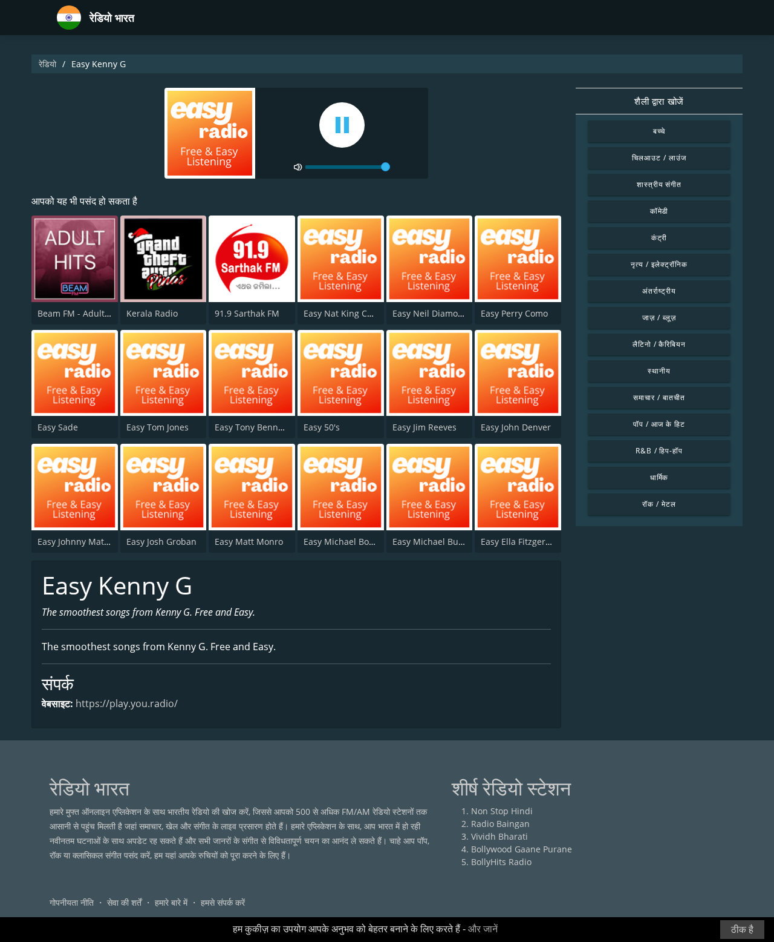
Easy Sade (57, 427)
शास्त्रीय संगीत (659, 184)
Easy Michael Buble (431, 541)
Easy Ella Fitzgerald (519, 541)
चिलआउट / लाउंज (659, 158)
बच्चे (659, 131)
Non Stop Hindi (502, 811)
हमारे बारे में (171, 902)
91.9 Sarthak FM (247, 313)
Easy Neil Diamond (430, 313)
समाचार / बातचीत (659, 397)
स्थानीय (659, 371)
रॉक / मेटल (659, 504)
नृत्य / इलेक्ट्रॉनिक (659, 264)
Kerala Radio (152, 313)
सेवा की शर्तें (124, 902)
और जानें (483, 929)
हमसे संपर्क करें (223, 902)
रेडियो (47, 64)
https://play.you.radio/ (127, 703)
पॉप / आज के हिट (659, 424)
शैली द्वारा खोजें (659, 101)
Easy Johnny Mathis (76, 541)
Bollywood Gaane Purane (521, 849)
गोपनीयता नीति (72, 902)
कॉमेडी (659, 211)
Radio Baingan (500, 823)
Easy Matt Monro (249, 541)
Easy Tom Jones (157, 427)
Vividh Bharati (499, 836)
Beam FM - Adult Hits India (91, 313)
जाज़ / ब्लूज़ (659, 317)
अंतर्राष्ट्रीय (659, 291)
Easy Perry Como (514, 313)
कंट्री (659, 237)
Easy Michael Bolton (344, 541)
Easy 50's (322, 427)
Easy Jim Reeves (424, 427)
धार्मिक (659, 477)
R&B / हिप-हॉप (659, 451)
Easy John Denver (516, 427)
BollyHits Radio (501, 862)
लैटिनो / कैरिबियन (659, 344)
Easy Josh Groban (161, 541)
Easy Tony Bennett (252, 427)
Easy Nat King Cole (341, 313)
